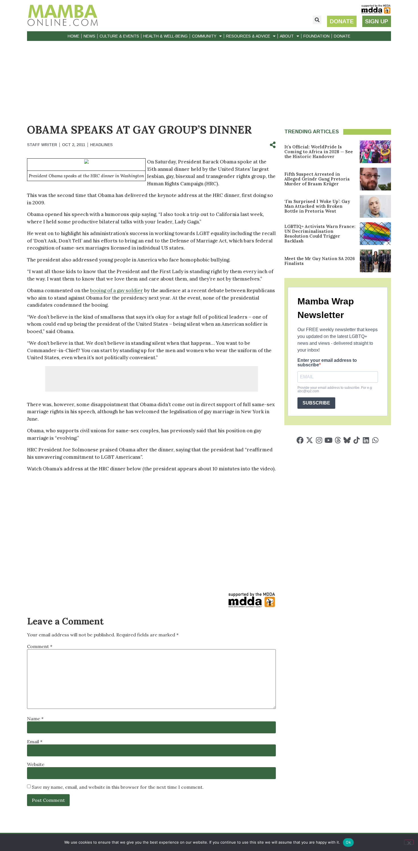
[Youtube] (328, 440)
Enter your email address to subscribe (327, 362)
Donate (342, 36)
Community (204, 36)
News (89, 36)
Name (35, 718)
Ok (348, 842)
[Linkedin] (365, 440)
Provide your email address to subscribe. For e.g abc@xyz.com (334, 389)
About (287, 36)
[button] (317, 20)
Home (73, 36)
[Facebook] (300, 440)
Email (34, 741)
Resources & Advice (248, 36)
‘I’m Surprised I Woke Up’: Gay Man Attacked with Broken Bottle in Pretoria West (317, 206)
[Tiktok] (356, 440)
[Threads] (337, 440)
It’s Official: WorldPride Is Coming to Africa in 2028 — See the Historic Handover (318, 151)
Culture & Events (119, 36)
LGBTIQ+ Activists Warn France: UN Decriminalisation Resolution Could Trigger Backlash (319, 234)
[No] (409, 842)
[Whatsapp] (375, 440)
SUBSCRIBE (316, 402)
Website (35, 764)
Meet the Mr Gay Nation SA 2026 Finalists (319, 261)
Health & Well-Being (165, 36)
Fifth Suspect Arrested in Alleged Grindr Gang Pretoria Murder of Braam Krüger (317, 178)
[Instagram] (318, 440)
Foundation (316, 36)
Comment (39, 646)
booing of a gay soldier (116, 290)
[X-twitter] (309, 440)
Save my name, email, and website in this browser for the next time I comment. (118, 787)
